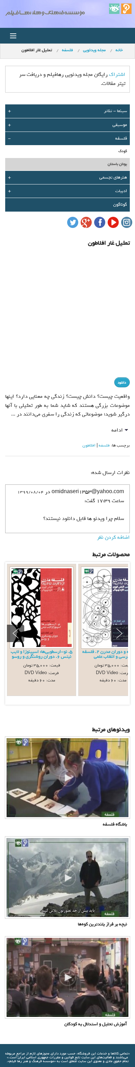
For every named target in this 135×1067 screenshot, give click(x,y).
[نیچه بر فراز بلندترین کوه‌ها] (67, 877)
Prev (15, 633)
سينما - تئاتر (115, 110)
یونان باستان (117, 164)
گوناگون (120, 204)
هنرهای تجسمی (113, 177)
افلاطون (89, 445)
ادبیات (121, 191)
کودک (122, 151)
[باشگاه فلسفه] (67, 777)
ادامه (117, 430)
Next (119, 633)
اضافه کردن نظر (113, 537)
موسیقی (119, 124)
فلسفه (121, 138)
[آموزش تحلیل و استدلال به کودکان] (67, 977)
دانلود (122, 383)
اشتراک (117, 74)
